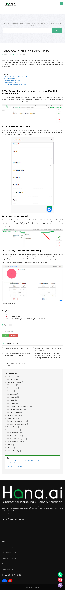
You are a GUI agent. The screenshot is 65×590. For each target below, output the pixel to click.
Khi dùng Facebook (15, 436)
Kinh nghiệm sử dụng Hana (18, 439)
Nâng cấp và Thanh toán (9, 558)
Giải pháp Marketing (13, 451)
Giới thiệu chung (12, 377)
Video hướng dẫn (12, 418)
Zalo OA (9, 445)
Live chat (12, 385)
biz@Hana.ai (9, 513)
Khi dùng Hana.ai (15, 432)
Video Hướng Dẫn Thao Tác (18, 424)
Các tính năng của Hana (32, 23)
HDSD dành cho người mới (10, 547)
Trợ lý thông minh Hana (19, 315)
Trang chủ (6, 23)
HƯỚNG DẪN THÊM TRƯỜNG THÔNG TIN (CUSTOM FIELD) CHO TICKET (18, 355)
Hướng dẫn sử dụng (17, 23)
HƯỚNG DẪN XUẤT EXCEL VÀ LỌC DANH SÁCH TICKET (48, 349)
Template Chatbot (12, 427)
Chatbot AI (10, 448)
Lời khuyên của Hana (13, 430)
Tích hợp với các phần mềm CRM (20, 406)
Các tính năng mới (15, 412)
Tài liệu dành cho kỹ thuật (14, 441)
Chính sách (13, 379)
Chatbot (12, 400)
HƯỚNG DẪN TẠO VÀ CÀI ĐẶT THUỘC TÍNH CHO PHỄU (18, 364)
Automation (13, 397)
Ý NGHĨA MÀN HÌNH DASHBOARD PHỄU (17, 348)
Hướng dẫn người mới (13, 415)
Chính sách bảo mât (8, 564)
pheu (10, 325)
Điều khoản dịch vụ (7, 569)
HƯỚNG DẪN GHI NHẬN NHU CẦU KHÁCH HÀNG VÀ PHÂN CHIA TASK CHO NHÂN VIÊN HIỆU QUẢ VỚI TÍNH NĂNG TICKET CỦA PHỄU (48, 357)
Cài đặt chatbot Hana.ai (16, 409)
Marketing (13, 394)
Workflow (12, 403)
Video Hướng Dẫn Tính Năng (18, 421)
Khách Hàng (13, 388)
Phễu (42, 23)
